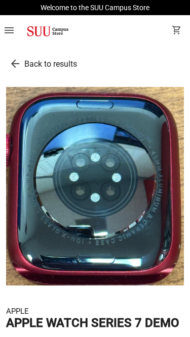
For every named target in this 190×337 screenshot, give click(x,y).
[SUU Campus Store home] (47, 31)
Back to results (50, 64)
